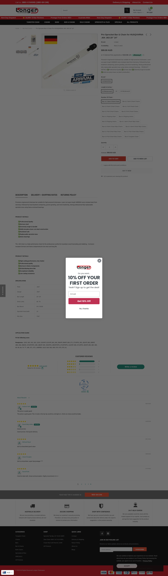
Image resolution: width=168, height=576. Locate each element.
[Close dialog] (99, 261)
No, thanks (84, 308)
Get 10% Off (84, 301)
